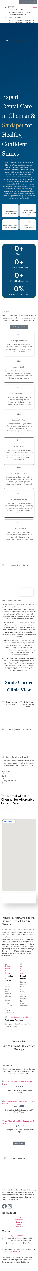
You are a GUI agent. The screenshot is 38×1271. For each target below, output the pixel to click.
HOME (11, 7)
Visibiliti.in (16, 1251)
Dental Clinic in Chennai (21, 12)
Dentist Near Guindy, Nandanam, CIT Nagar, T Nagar (19, 1111)
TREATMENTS (14, 15)
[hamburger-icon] (35, 7)
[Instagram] (9, 1206)
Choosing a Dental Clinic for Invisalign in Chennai (19, 1091)
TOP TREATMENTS (16, 18)
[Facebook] (4, 1206)
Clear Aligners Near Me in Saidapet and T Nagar (19, 1131)
